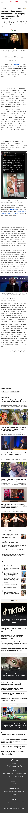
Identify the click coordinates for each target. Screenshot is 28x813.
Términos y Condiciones (9, 801)
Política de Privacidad (19, 801)
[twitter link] (10, 766)
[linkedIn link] (21, 766)
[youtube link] (15, 766)
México (24, 773)
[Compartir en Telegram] (18, 56)
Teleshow (3, 8)
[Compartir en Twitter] (12, 56)
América (4, 773)
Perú (5, 776)
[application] (14, 284)
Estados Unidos (19, 773)
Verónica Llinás (5, 391)
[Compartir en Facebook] (9, 56)
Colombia (8, 773)
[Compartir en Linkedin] (15, 56)
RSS (23, 776)
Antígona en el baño (15, 391)
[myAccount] (26, 2)
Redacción (12, 783)
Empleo (16, 783)
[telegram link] (18, 766)
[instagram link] (13, 766)
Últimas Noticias (17, 776)
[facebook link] (7, 766)
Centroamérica (10, 776)
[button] (2, 1)
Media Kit (14, 794)
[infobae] (14, 2)
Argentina (6, 791)
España (13, 773)
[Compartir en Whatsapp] (6, 56)
